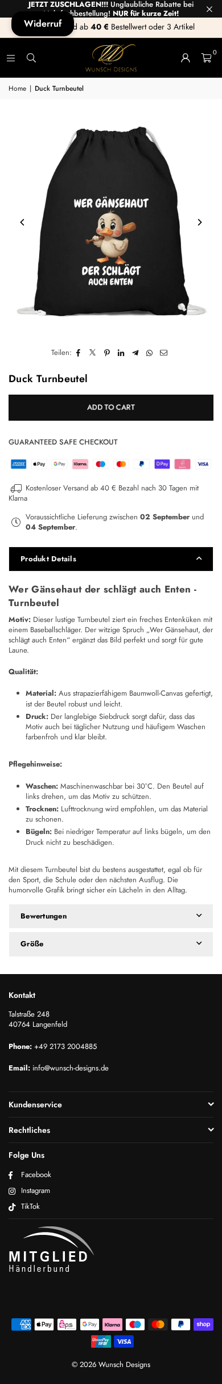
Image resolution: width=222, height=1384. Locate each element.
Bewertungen (43, 916)
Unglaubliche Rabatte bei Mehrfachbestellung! (111, 9)
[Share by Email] (164, 353)
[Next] (199, 222)
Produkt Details (48, 558)
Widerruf (42, 23)
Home (17, 89)
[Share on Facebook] (79, 353)
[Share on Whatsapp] (150, 353)
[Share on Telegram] (135, 353)
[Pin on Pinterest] (107, 353)
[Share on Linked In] (121, 353)
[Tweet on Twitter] (93, 353)
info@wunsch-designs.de (70, 1068)
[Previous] (22, 222)
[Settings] (185, 58)
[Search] (31, 57)
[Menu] (11, 57)
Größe (31, 943)
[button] (206, 58)
